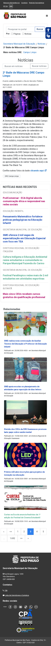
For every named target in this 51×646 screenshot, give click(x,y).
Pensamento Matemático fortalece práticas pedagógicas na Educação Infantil (22, 219)
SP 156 (5, 6)
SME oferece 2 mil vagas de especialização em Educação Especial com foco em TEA (24, 238)
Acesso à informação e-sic (11, 3)
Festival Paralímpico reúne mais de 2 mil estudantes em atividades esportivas (25, 277)
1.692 (12, 538)
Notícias (28, 34)
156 (5, 590)
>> (21, 538)
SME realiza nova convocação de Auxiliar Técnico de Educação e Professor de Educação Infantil (25, 344)
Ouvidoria (24, 3)
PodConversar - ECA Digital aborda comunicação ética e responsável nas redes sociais (24, 201)
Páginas (17, 34)
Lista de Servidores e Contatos (17, 595)
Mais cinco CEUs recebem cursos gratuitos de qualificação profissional (24, 295)
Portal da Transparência (36, 3)
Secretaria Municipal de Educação (19, 43)
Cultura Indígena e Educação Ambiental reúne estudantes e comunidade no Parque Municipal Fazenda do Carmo (25, 260)
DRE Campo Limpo (12, 176)
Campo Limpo (29, 52)
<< (11, 531)
